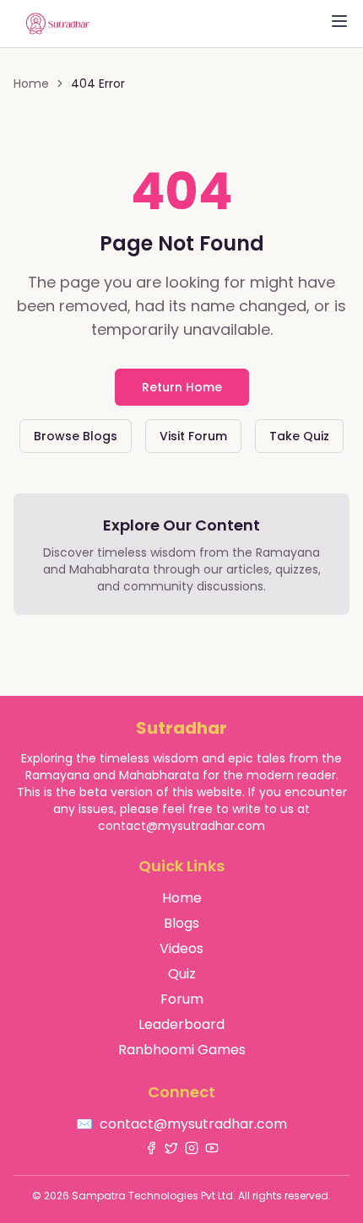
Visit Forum (193, 436)
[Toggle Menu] (339, 21)
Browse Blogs (75, 436)
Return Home (182, 387)
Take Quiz (299, 436)
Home (31, 83)
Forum (181, 999)
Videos (181, 948)
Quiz (182, 973)
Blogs (181, 923)
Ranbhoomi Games (182, 1049)
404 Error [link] (98, 83)
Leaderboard (181, 1024)
